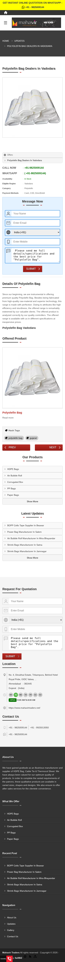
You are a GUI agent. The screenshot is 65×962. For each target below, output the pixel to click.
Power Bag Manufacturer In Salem (24, 532)
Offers (10, 155)
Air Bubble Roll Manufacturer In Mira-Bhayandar (31, 538)
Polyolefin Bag (12, 412)
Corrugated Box (15, 482)
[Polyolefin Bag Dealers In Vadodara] (32, 107)
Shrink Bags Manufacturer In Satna (24, 545)
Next (52, 447)
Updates (19, 41)
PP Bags (11, 488)
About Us (11, 917)
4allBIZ (18, 958)
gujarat (33, 438)
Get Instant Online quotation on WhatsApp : (32, 5)
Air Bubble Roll (14, 475)
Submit (31, 268)
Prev (12, 447)
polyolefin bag (15, 438)
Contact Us (12, 936)
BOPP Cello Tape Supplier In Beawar (25, 525)
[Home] (5, 12)
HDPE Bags (13, 469)
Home (5, 41)
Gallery (10, 930)
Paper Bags (13, 495)
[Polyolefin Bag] (32, 377)
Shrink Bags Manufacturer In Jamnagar (27, 551)
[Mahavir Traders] (36, 23)
